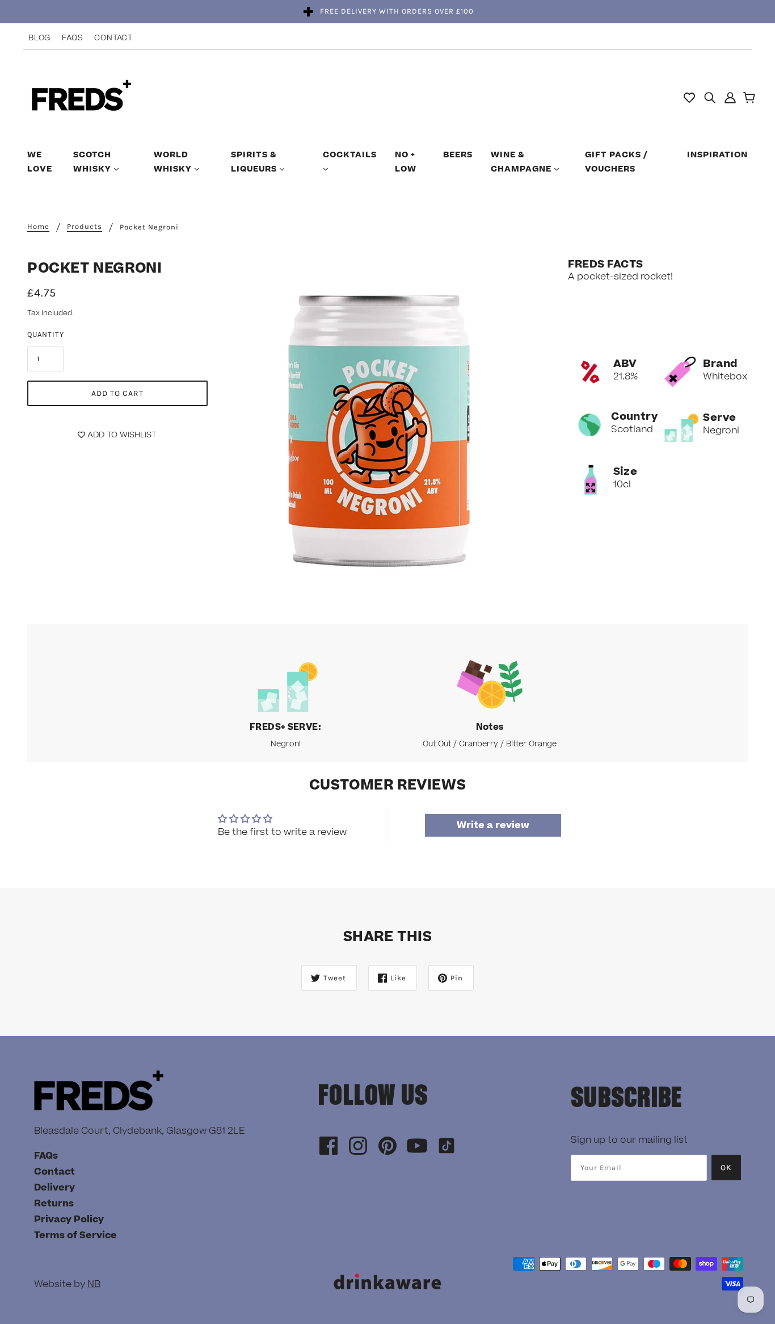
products (84, 227)
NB (93, 1284)
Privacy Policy (69, 1219)
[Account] (730, 97)
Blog (39, 38)
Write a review (493, 825)
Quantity (45, 334)
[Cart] (750, 99)
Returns (54, 1203)
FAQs (72, 38)
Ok (726, 1167)
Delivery (54, 1187)
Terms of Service (75, 1235)
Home (38, 227)
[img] (710, 97)
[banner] (81, 96)
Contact (113, 38)
